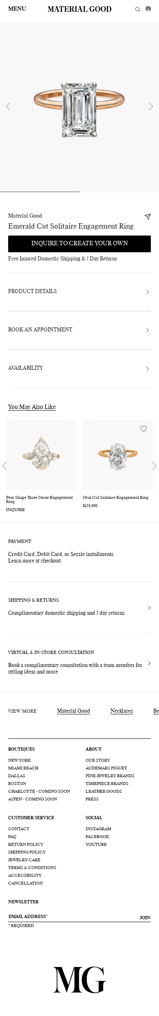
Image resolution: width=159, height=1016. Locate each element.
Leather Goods (104, 791)
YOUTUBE (96, 845)
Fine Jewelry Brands (110, 776)
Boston (17, 784)
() (148, 9)
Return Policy (25, 845)
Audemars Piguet (106, 768)
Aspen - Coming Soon (32, 799)
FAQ (12, 837)
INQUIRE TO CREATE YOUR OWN (79, 244)
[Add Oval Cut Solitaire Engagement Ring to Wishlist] (143, 429)
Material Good (25, 216)
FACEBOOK (97, 837)
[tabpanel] (79, 106)
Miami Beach (23, 768)
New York (19, 760)
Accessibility (25, 876)
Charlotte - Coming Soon (39, 791)
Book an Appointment (40, 330)
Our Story (98, 760)
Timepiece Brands (107, 784)
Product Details (32, 291)
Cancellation (25, 883)
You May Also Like (32, 407)
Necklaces (121, 711)
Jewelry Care (24, 860)
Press (92, 799)
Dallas (16, 776)
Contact (18, 829)
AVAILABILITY (25, 368)
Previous (8, 106)
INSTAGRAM (98, 829)
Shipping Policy (27, 852)
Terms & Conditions (32, 868)
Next (151, 106)
